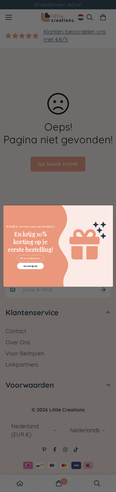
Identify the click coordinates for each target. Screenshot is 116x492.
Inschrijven (30, 266)
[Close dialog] (109, 209)
